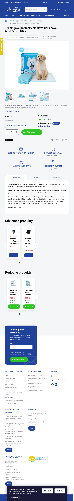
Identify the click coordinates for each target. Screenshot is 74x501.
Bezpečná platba (10, 397)
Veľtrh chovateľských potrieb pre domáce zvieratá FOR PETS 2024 (14, 478)
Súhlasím (60, 491)
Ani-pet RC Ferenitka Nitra (35, 390)
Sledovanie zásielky (10, 403)
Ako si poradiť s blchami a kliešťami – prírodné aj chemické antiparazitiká (14, 431)
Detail (13, 255)
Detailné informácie (11, 111)
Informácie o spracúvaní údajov (14, 400)
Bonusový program (15, 2)
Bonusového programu (21, 125)
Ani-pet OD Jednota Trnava (35, 383)
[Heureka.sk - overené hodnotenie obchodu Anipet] (38, 459)
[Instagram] (56, 384)
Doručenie (25, 2)
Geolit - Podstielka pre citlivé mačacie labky (36, 423)
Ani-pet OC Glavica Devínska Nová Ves (37, 379)
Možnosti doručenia (44, 126)
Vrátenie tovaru (9, 384)
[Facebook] (52, 384)
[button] (19, 262)
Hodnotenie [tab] (56, 177)
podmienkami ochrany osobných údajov (21, 354)
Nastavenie (14, 498)
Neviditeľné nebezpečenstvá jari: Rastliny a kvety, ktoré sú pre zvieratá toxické (14, 418)
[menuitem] (7, 15)
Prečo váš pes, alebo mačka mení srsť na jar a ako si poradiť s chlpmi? (14, 424)
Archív (9, 449)
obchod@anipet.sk (60, 376)
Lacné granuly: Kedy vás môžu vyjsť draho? (13, 437)
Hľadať (45, 9)
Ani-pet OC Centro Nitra (34, 387)
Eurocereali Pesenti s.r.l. (11, 469)
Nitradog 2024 (9, 466)
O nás (6, 2)
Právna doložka (9, 390)
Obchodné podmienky (11, 387)
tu (30, 493)
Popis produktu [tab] (16, 177)
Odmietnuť (47, 491)
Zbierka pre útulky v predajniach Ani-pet (37, 414)
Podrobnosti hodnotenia (32, 37)
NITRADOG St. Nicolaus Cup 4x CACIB (13, 473)
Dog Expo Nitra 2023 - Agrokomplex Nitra (11, 462)
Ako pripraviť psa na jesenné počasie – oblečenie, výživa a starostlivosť (13, 443)
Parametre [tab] (37, 177)
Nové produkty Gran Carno (35, 419)
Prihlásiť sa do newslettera (19, 359)
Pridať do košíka (29, 132)
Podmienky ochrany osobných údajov (13, 393)
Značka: (47, 38)
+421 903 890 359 (60, 379)
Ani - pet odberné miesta (35, 375)
